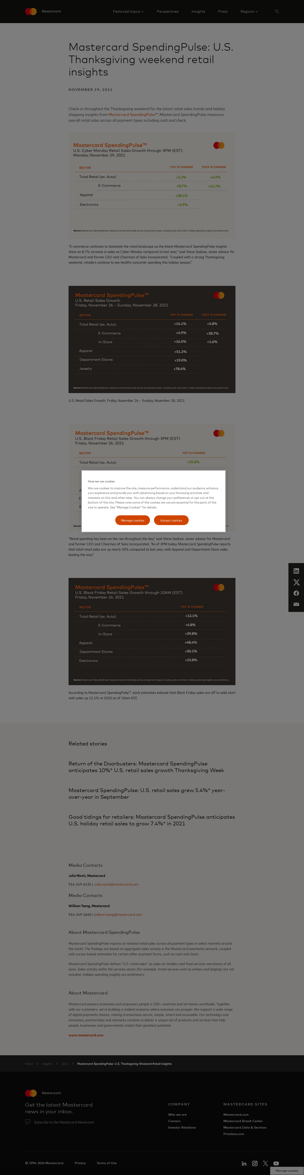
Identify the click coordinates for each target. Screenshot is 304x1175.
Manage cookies (132, 520)
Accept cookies (171, 520)
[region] (153, 501)
